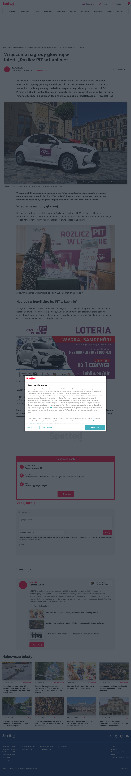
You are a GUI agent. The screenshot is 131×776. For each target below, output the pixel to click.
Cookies (40, 423)
